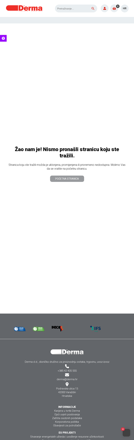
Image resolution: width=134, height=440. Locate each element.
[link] (3, 38)
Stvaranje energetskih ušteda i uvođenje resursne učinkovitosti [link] (67, 436)
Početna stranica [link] (67, 178)
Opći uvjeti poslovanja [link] (67, 414)
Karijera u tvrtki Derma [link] (67, 410)
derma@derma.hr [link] (67, 379)
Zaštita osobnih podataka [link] (67, 418)
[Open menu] (128, 20)
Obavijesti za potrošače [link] (67, 425)
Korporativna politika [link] (67, 421)
